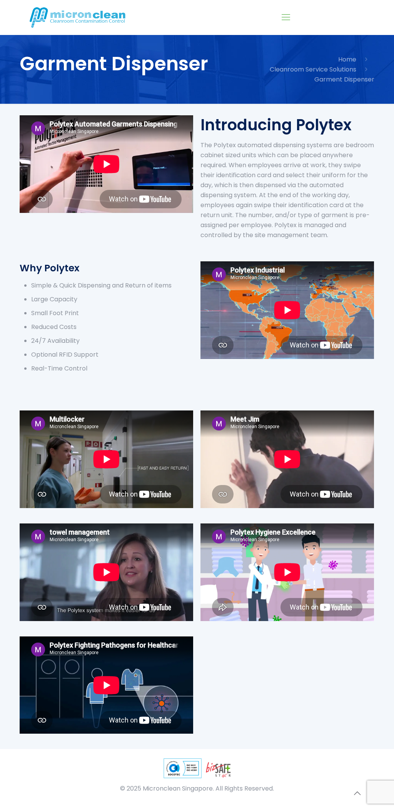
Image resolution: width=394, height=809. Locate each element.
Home (347, 59)
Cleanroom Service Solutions (313, 69)
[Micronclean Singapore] (78, 17)
